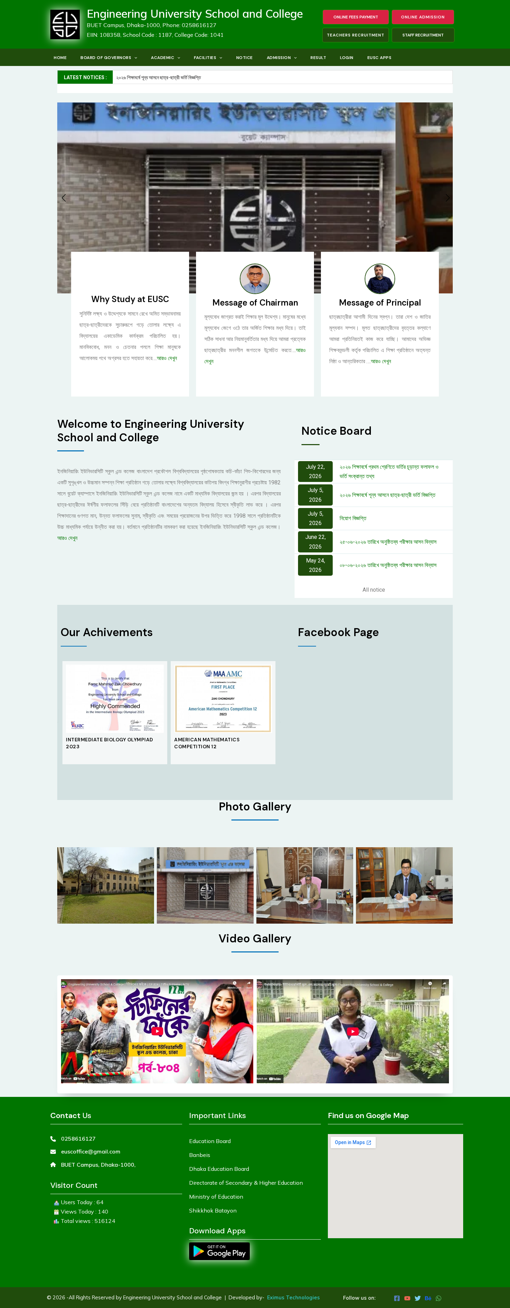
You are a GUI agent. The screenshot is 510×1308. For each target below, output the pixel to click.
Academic (162, 57)
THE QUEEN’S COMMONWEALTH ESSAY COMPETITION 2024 (221, 743)
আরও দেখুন (167, 358)
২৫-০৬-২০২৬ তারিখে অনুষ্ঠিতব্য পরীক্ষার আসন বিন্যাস (388, 542)
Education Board (210, 1141)
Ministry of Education (216, 1196)
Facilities (205, 57)
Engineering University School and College (195, 13)
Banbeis (199, 1154)
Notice (244, 57)
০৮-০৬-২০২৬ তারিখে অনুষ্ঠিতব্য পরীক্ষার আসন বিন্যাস (388, 565)
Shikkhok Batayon (213, 1210)
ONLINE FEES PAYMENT (355, 17)
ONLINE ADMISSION (423, 17)
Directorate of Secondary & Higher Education (246, 1182)
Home (60, 57)
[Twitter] (418, 1298)
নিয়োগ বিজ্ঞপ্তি (353, 518)
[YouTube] (407, 1298)
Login (347, 57)
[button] (134, 58)
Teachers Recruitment (355, 35)
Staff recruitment (423, 35)
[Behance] (428, 1298)
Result (318, 57)
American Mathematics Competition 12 (98, 743)
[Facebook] (397, 1298)
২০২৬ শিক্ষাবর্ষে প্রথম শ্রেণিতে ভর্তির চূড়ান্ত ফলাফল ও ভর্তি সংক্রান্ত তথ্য (389, 472)
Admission (279, 57)
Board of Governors (105, 57)
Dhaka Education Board (219, 1168)
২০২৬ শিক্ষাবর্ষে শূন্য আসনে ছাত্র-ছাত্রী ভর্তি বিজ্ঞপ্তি (387, 495)
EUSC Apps (379, 57)
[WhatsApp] (438, 1298)
